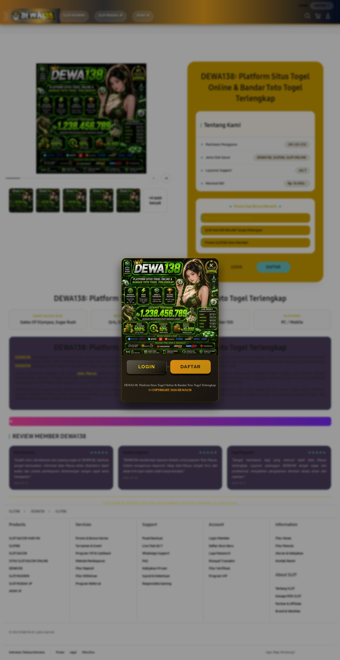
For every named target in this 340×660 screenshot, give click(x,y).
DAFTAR (190, 366)
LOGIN (146, 366)
